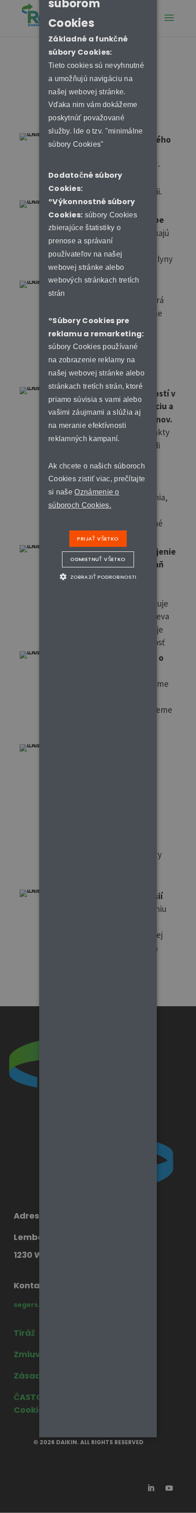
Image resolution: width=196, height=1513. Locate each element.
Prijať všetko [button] (98, 538)
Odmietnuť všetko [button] (97, 559)
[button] (98, 576)
